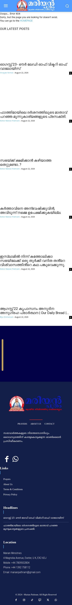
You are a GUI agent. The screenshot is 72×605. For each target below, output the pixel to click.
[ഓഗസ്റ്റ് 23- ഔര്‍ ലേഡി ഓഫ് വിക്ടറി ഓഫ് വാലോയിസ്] (36, 47)
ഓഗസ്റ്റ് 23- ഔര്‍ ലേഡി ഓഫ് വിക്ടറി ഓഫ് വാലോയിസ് (33, 518)
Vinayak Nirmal (6, 72)
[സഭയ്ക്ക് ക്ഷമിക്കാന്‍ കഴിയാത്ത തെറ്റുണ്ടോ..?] (36, 143)
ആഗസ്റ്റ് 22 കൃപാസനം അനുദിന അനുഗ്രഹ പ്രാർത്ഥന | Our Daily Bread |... (34, 311)
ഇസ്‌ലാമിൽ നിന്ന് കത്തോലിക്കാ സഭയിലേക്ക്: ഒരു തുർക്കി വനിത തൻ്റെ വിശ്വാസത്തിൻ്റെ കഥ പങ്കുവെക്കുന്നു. (32, 260)
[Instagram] (24, 600)
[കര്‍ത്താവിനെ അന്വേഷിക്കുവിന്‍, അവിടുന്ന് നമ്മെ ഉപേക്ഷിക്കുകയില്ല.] (36, 191)
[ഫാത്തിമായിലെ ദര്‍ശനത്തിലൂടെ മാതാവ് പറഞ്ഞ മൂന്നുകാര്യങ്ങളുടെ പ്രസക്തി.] (36, 95)
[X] (48, 600)
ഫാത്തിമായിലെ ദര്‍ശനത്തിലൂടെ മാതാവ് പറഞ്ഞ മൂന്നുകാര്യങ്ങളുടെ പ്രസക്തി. (33, 114)
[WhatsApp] (15, 459)
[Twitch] (40, 600)
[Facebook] (6, 459)
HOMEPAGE (26, 20)
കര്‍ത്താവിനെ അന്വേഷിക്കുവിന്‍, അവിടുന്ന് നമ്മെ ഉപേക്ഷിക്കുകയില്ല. (30, 210)
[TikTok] (32, 600)
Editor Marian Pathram (10, 120)
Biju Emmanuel (6, 317)
